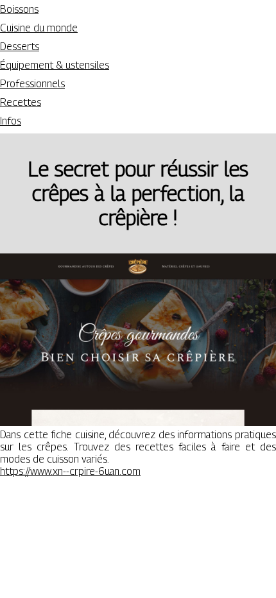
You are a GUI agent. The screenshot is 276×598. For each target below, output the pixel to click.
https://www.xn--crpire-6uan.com (70, 471)
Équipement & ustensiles (54, 65)
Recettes (20, 102)
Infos (10, 121)
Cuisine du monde (39, 28)
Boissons (19, 9)
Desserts (19, 46)
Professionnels (32, 84)
